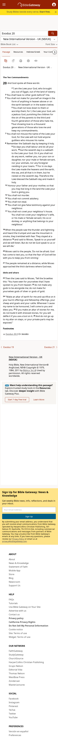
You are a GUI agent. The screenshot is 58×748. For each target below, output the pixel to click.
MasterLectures (17, 684)
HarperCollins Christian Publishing (26, 662)
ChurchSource (16, 658)
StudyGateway (16, 654)
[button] (54, 4)
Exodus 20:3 (12, 334)
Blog (11, 578)
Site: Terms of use (18, 633)
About (12, 559)
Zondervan (14, 680)
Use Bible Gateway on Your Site (24, 606)
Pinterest (13, 706)
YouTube (13, 717)
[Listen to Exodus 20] (36, 61)
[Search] (52, 33)
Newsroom (14, 581)
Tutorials (13, 603)
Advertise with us (17, 610)
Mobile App (14, 570)
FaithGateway (16, 650)
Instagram (14, 702)
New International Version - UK (25, 357)
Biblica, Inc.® (29, 370)
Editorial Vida (15, 669)
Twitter (12, 713)
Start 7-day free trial (17, 399)
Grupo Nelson (16, 666)
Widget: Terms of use (19, 637)
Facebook (14, 698)
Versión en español (18, 731)
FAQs (11, 599)
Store (11, 574)
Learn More (38, 399)
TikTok (12, 709)
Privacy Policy (18, 539)
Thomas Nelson (17, 673)
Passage (6, 51)
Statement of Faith (18, 566)
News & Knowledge (19, 563)
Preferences (15, 735)
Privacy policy (16, 618)
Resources (18, 51)
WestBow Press (17, 677)
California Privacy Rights (22, 622)
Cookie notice (16, 629)
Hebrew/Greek (33, 51)
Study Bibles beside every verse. (28, 11)
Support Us (14, 585)
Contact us (14, 614)
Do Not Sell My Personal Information (28, 625)
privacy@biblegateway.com (14, 541)
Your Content (50, 51)
